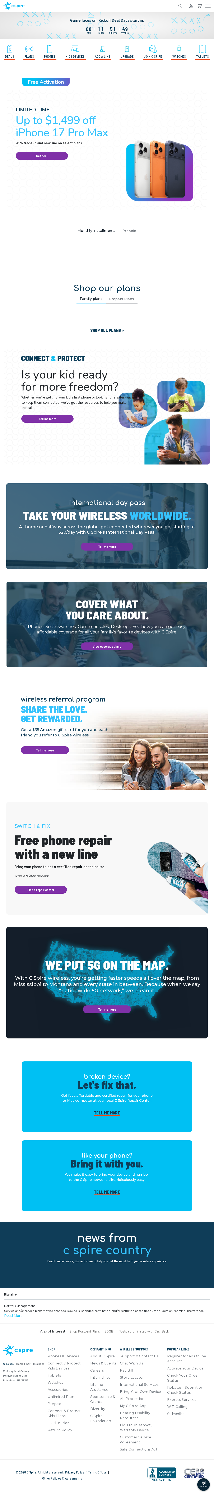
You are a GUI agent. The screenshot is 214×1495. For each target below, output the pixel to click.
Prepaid (54, 1404)
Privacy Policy (74, 1472)
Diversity (97, 1409)
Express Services (181, 1400)
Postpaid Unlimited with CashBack (143, 1331)
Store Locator (132, 1378)
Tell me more (47, 419)
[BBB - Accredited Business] (161, 1474)
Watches (55, 1383)
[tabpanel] (107, 255)
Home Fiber (23, 1364)
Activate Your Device (185, 1368)
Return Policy (60, 1430)
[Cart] (199, 6)
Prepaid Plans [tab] (121, 299)
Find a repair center (40, 890)
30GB (109, 1331)
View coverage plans (107, 646)
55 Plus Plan (59, 1423)
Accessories (58, 1390)
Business (39, 1364)
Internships (100, 1378)
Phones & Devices (63, 1356)
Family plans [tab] (91, 299)
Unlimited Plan (61, 1397)
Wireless (8, 1364)
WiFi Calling (177, 1407)
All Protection (132, 1399)
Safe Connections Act (139, 1449)
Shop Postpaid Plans (85, 1331)
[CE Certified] (194, 1473)
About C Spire (102, 1356)
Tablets (54, 1375)
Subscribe (176, 1414)
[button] (13, 1316)
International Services (139, 1385)
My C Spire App (133, 1406)
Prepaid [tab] (129, 231)
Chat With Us (131, 1363)
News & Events (103, 1363)
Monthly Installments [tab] (97, 231)
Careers (97, 1370)
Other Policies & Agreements (62, 1478)
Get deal (41, 156)
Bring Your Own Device (140, 1392)
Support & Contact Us (139, 1356)
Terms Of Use (97, 1472)
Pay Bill (126, 1370)
